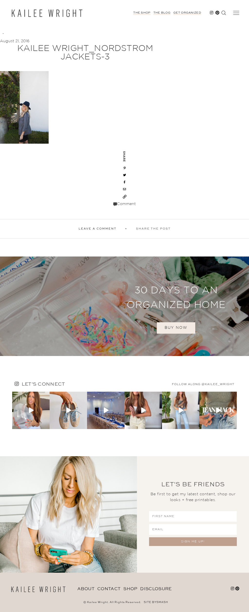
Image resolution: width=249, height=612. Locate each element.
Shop (130, 589)
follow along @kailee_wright (203, 384)
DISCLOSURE (156, 589)
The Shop (141, 12)
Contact (108, 589)
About (86, 589)
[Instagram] (45, 424)
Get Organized (187, 12)
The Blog (161, 12)
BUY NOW (176, 327)
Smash (162, 602)
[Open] (31, 410)
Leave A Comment (97, 228)
